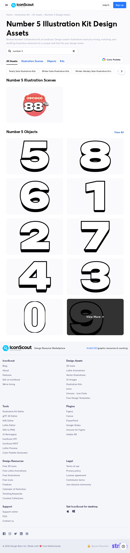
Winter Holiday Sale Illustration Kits (93, 71)
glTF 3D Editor (10, 416)
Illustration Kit (22, 14)
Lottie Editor (9, 425)
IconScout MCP (10, 443)
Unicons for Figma (75, 429)
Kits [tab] (62, 61)
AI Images (71, 379)
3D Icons (70, 365)
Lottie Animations (75, 370)
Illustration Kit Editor (13, 411)
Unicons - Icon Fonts (76, 393)
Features (7, 375)
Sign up (120, 5)
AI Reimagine (10, 434)
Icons (69, 388)
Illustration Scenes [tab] (32, 61)
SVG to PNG (9, 429)
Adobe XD (71, 434)
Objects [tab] (51, 61)
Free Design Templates (78, 398)
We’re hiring (9, 384)
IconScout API (10, 439)
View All (119, 132)
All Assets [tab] (11, 61)
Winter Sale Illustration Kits (55, 71)
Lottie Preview (10, 448)
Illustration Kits (74, 384)
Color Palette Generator (15, 452)
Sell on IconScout (11, 379)
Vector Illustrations (75, 375)
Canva (69, 416)
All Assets (37, 14)
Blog (5, 365)
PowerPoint (72, 420)
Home (9, 14)
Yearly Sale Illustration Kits (22, 71)
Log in (106, 5)
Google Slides (73, 425)
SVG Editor (8, 420)
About (6, 370)
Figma (69, 411)
